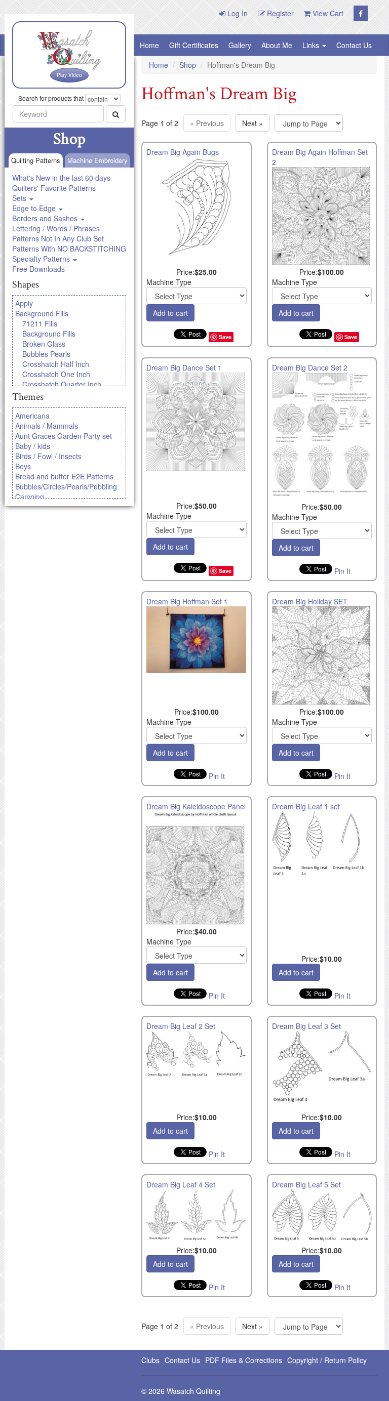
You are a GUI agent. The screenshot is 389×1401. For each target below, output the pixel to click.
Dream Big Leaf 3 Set (306, 1026)
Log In (236, 13)
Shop (187, 65)
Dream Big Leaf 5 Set (306, 1184)
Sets (20, 198)
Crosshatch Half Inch (55, 364)
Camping (29, 496)
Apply (24, 303)
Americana (32, 415)
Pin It (342, 571)
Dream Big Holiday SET (309, 601)
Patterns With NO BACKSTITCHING (69, 248)
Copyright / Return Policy (327, 1360)
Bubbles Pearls (46, 354)
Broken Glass (43, 344)
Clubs (150, 1360)
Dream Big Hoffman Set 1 (187, 601)
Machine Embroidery (97, 160)
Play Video (69, 74)
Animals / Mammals (46, 426)
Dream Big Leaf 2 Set (180, 1026)
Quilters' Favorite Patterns (54, 188)
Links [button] (311, 45)
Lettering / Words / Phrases (56, 228)
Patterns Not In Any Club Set (58, 238)
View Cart (326, 13)
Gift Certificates (193, 45)
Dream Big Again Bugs (182, 152)
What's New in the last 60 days (61, 178)
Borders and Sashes (46, 218)
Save (225, 337)
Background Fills (41, 313)
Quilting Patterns (35, 160)
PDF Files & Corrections (243, 1360)
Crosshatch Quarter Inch (61, 384)
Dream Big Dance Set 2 (309, 367)
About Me (276, 45)
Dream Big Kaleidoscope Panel (196, 806)
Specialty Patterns (42, 259)
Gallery (239, 45)
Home (149, 45)
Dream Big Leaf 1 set (306, 806)
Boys (23, 466)
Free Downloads (38, 269)
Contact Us (354, 45)
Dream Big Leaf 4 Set (180, 1184)
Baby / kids (32, 446)
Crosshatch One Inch (56, 374)
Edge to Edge (35, 208)
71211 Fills (39, 323)
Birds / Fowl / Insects (48, 456)
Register (279, 13)
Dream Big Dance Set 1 (184, 367)
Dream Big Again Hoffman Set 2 (320, 157)
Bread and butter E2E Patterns (64, 476)
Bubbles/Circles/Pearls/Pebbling (66, 486)
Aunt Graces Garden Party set (63, 436)
